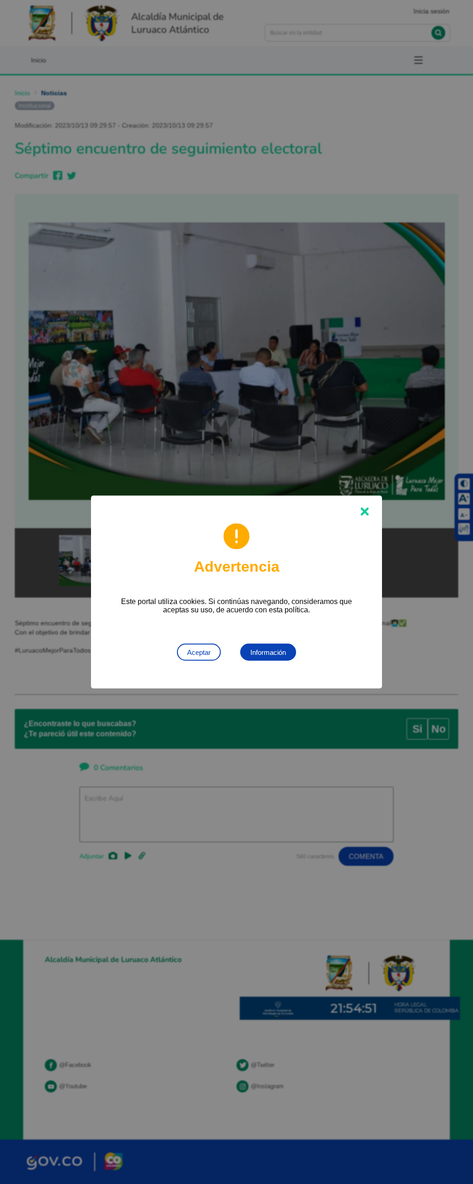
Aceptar (199, 652)
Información (268, 652)
